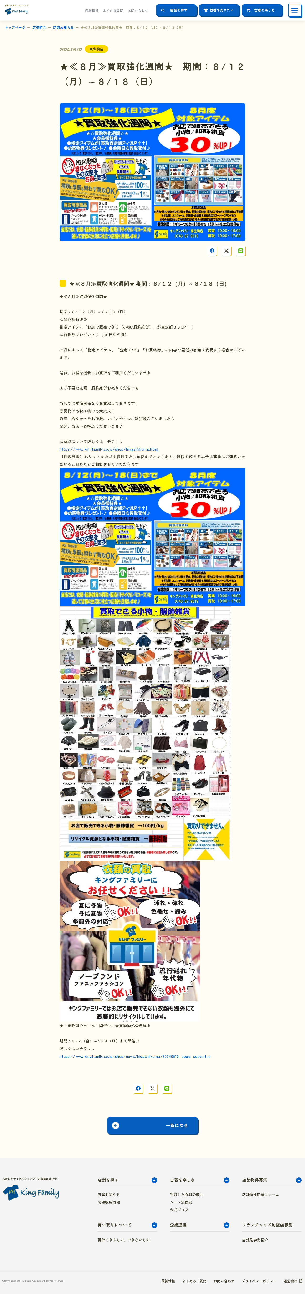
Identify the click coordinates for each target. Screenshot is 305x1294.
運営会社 (290, 1281)
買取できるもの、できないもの (124, 1239)
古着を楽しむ (264, 10)
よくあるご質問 (194, 1281)
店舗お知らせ (63, 27)
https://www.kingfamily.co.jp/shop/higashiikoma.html (109, 449)
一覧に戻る (177, 1125)
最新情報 (92, 10)
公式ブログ (179, 1209)
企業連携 (178, 1225)
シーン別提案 (181, 1202)
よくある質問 (113, 10)
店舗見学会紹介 (255, 1239)
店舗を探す (179, 10)
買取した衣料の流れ (186, 1194)
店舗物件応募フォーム (260, 1194)
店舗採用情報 (109, 1202)
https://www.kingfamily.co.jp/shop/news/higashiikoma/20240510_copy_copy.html (135, 1056)
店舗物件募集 (254, 1180)
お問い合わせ (138, 10)
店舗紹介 (39, 27)
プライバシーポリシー (259, 1281)
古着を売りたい (222, 10)
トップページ (15, 27)
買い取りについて (114, 1225)
